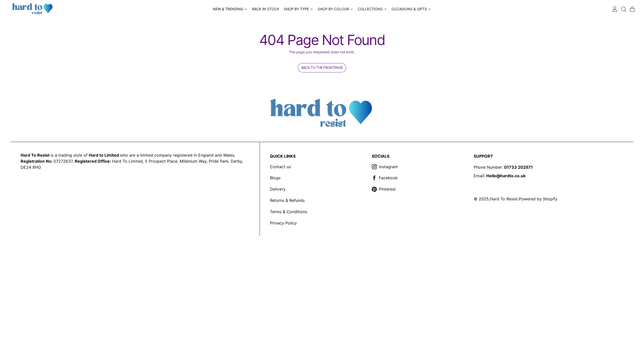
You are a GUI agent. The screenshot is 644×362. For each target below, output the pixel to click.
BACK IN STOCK (265, 9)
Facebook (388, 177)
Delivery (278, 189)
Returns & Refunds (287, 200)
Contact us (280, 166)
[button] (623, 9)
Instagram (388, 166)
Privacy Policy (283, 222)
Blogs (275, 177)
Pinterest (387, 189)
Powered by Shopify (538, 198)
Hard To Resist (504, 198)
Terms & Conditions (288, 211)
